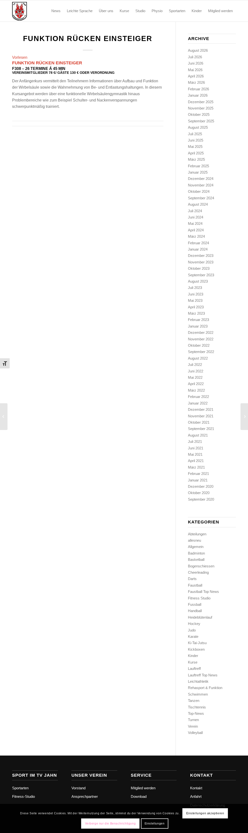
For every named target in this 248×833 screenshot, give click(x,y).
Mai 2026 (195, 70)
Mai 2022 (195, 377)
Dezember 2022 (200, 332)
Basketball (196, 559)
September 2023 (201, 275)
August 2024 (198, 204)
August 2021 (198, 435)
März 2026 (196, 82)
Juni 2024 (195, 217)
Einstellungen (155, 823)
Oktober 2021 (198, 422)
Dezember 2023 (200, 255)
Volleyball (195, 733)
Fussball (194, 604)
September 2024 (201, 198)
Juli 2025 (195, 134)
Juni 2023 (195, 294)
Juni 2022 (195, 371)
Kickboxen (196, 649)
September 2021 (201, 429)
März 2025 (196, 159)
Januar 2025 (198, 172)
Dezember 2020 (200, 486)
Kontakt (196, 788)
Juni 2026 (195, 63)
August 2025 (198, 127)
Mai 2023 (195, 300)
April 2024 (196, 230)
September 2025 (201, 121)
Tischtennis (197, 707)
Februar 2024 (198, 243)
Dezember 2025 (200, 102)
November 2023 (200, 262)
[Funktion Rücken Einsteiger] (4, 416)
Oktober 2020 (198, 493)
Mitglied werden (143, 788)
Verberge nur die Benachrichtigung (110, 823)
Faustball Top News (203, 591)
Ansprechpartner (84, 796)
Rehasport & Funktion (205, 688)
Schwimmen (198, 694)
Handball (195, 611)
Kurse (192, 662)
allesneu (194, 540)
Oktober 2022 (198, 345)
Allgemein (195, 547)
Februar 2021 (198, 473)
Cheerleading (198, 572)
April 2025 (196, 153)
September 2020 (201, 499)
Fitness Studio (199, 598)
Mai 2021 (195, 454)
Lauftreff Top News (202, 675)
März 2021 (196, 467)
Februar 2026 (198, 89)
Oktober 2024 (198, 191)
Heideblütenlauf (200, 617)
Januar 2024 (198, 249)
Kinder (193, 656)
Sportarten (20, 788)
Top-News (196, 713)
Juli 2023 (195, 288)
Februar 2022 (198, 397)
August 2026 (198, 50)
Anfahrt (196, 796)
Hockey (194, 624)
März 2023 (196, 313)
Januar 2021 (198, 480)
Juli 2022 (195, 364)
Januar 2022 (198, 403)
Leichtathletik (198, 681)
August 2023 (198, 281)
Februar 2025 (198, 166)
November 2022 (200, 339)
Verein (193, 726)
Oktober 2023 (198, 268)
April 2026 (196, 76)
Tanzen (193, 700)
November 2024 (200, 185)
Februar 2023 (198, 320)
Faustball (195, 585)
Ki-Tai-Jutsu (197, 643)
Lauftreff (194, 668)
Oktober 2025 (198, 114)
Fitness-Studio (23, 796)
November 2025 (200, 108)
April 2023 (196, 307)
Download (139, 796)
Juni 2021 (195, 448)
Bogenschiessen (201, 566)
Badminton (196, 553)
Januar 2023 (198, 326)
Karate (193, 636)
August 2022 (198, 358)
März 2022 (196, 390)
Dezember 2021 (200, 409)
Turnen (193, 720)
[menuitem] (56, 11)
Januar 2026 (198, 95)
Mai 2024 (195, 223)
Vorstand (78, 788)
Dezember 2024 (200, 179)
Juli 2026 (195, 57)
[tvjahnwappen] (35, 11)
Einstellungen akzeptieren (205, 813)
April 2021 (196, 461)
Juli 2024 (195, 211)
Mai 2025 (195, 146)
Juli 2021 (195, 441)
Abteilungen (197, 534)
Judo (192, 630)
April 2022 (196, 384)
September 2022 (201, 352)
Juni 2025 (195, 140)
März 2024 (196, 236)
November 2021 (200, 416)
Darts (192, 579)
